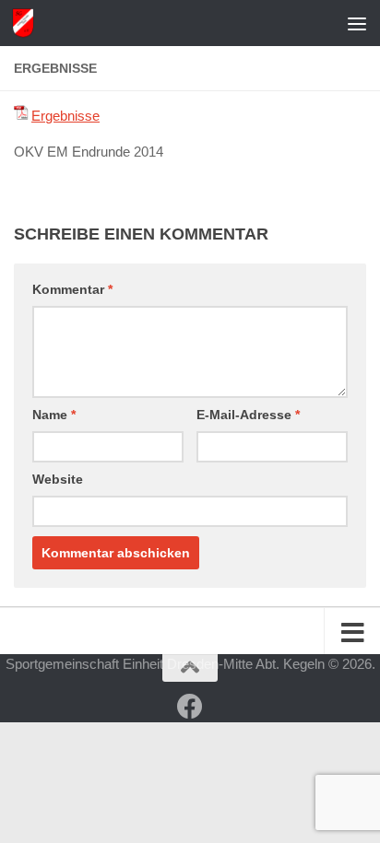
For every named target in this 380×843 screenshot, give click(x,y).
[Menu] (357, 23)
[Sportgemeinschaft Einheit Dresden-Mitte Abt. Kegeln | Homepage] (26, 23)
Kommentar (72, 289)
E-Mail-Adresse (248, 414)
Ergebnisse (65, 115)
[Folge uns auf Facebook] (190, 707)
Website (57, 479)
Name (54, 414)
